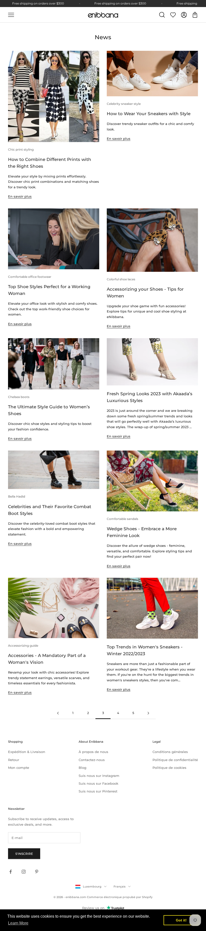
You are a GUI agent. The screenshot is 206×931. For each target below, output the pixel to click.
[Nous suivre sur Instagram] (23, 871)
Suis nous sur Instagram (99, 776)
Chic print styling (21, 149)
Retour (13, 760)
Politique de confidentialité (175, 760)
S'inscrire (24, 854)
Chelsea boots (18, 397)
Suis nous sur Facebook (98, 783)
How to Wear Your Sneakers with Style (148, 113)
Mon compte (18, 768)
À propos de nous (93, 752)
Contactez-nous (92, 760)
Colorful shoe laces (121, 279)
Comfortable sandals (122, 519)
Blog (82, 768)
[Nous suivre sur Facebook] (10, 871)
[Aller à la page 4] (148, 713)
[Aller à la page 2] (57, 713)
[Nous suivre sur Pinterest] (36, 871)
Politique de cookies (169, 768)
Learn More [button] (18, 923)
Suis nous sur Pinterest (98, 791)
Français (120, 886)
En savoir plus (20, 196)
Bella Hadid (16, 496)
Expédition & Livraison (26, 752)
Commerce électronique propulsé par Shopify (119, 897)
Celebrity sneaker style (124, 104)
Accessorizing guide (23, 645)
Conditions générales (170, 752)
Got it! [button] (181, 920)
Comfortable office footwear (29, 277)
